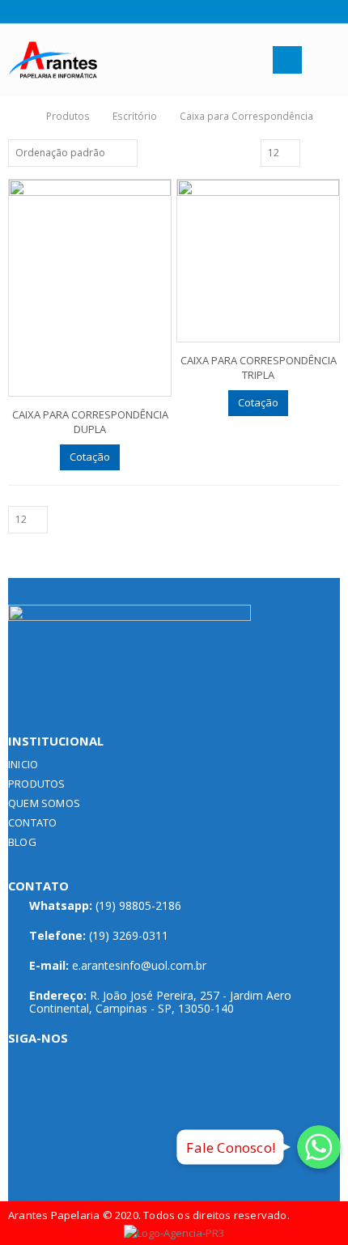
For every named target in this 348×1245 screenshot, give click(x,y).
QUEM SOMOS (44, 803)
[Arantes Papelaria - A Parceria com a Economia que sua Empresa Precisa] (52, 60)
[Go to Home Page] (17, 115)
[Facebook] (14, 11)
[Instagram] (34, 11)
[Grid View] (315, 152)
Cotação (90, 456)
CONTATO (32, 822)
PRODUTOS (37, 783)
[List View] (332, 152)
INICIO (23, 764)
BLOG (22, 842)
